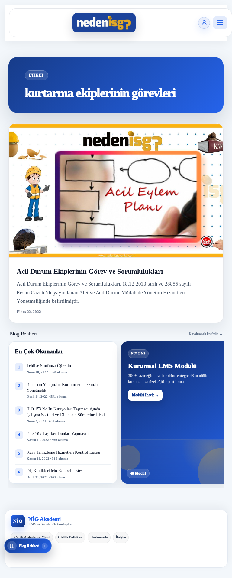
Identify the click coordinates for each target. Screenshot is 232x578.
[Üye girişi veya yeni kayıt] (204, 23)
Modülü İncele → (145, 395)
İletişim (121, 537)
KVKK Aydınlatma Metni (31, 537)
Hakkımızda (99, 537)
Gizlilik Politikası (70, 537)
